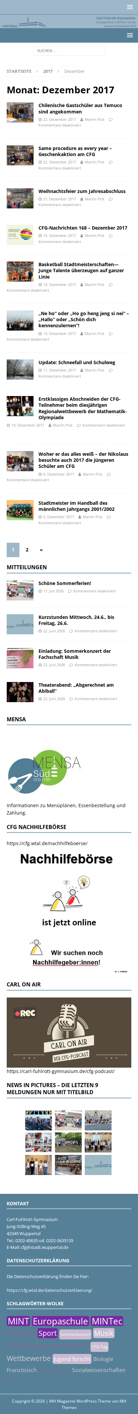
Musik (104, 1333)
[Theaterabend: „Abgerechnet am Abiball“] (20, 692)
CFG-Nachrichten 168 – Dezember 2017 (83, 228)
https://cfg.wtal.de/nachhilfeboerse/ (47, 843)
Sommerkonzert (75, 1334)
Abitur (12, 1380)
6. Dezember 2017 (58, 474)
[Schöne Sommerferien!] (20, 590)
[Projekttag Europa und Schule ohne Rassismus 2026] (68, 1165)
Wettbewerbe (29, 1358)
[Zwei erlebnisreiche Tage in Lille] (68, 1142)
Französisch (22, 1370)
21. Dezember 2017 (59, 198)
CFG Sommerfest (54, 1370)
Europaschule (60, 1321)
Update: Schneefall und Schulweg (77, 362)
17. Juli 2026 (53, 590)
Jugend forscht (72, 1359)
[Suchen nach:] (69, 50)
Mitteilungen (27, 567)
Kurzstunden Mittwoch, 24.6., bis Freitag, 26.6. (76, 620)
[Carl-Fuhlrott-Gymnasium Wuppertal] (69, 24)
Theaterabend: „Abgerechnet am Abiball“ (76, 688)
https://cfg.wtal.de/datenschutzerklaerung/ (49, 1290)
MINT (18, 1321)
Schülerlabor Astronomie (48, 1346)
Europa (21, 1332)
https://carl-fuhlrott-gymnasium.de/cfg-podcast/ (61, 1071)
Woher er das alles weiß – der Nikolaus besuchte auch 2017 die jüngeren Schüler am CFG (83, 460)
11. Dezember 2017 (59, 370)
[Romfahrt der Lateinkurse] (98, 1120)
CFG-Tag (99, 1347)
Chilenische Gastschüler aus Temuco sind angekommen (80, 108)
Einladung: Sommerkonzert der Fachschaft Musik (75, 654)
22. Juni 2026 (54, 630)
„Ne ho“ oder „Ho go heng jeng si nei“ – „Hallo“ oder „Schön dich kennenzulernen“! (84, 319)
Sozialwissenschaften (99, 1370)
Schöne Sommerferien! (65, 583)
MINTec (107, 1321)
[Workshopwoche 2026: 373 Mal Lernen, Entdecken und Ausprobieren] (38, 1142)
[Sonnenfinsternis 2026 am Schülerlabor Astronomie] (38, 1120)
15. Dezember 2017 (59, 235)
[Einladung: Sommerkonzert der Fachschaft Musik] (20, 658)
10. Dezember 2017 (27, 425)
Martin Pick (95, 119)
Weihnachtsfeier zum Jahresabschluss (82, 191)
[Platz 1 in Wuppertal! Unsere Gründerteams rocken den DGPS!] (38, 1165)
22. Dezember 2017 (59, 119)
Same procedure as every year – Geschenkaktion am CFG (75, 151)
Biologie (103, 1359)
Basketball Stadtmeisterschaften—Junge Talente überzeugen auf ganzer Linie (81, 270)
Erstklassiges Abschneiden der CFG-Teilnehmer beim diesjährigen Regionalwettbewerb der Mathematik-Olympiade (83, 408)
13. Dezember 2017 (59, 333)
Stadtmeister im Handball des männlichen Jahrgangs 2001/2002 (77, 506)
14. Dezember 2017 (59, 284)
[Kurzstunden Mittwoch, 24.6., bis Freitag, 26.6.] (20, 624)
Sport (48, 1333)
